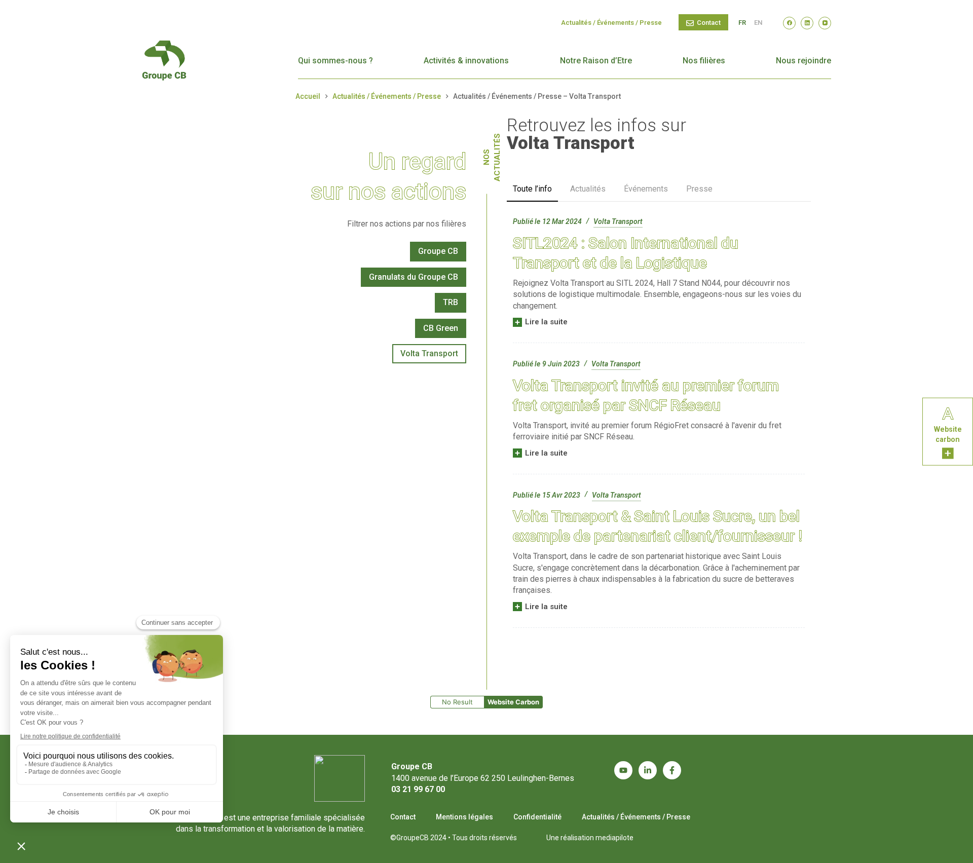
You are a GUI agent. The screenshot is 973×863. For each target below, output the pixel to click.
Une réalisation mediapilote (589, 838)
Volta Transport (618, 221)
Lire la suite (546, 322)
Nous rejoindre (803, 60)
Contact (709, 22)
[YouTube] (824, 23)
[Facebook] (789, 23)
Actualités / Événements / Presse (611, 22)
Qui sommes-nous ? (335, 60)
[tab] (532, 189)
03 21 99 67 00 (418, 789)
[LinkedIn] (807, 23)
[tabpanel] (659, 421)
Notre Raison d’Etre (596, 60)
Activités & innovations (466, 60)
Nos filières (704, 60)
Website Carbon (513, 702)
